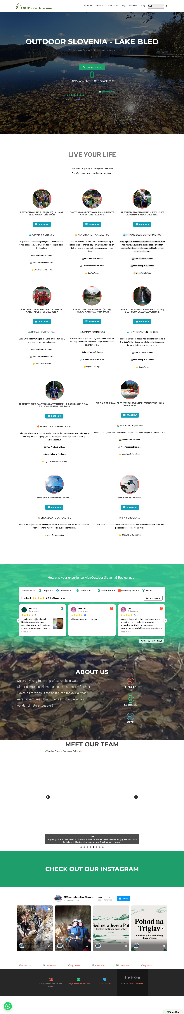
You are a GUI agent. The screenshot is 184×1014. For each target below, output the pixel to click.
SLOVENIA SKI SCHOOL (130, 497)
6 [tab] (96, 847)
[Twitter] (128, 977)
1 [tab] (81, 847)
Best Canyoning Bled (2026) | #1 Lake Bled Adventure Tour (41, 213)
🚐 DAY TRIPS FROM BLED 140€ (92, 332)
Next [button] (136, 797)
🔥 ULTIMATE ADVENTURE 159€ (54, 426)
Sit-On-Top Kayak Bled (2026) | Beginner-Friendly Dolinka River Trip (130, 404)
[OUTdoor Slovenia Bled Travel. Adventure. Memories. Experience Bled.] (34, 6)
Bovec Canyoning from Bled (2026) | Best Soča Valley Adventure (142, 310)
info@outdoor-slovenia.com (78, 983)
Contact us (113, 5)
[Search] (166, 6)
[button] (46, 591)
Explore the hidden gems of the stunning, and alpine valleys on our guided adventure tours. (92, 341)
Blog (123, 5)
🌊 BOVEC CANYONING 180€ (142, 332)
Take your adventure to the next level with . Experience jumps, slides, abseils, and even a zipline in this (54, 436)
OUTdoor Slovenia (76, 91)
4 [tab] (90, 847)
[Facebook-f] (125, 977)
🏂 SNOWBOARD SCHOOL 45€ (54, 518)
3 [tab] (87, 847)
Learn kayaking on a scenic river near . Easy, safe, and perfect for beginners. (129, 432)
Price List (100, 5)
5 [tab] (93, 847)
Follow (125, 898)
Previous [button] (48, 797)
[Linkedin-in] (132, 977)
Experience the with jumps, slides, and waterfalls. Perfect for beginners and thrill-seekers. (42, 245)
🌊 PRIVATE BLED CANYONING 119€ (142, 235)
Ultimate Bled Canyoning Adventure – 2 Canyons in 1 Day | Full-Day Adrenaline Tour (54, 405)
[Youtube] (139, 977)
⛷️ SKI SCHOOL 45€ (129, 518)
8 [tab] (103, 847)
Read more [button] (27, 632)
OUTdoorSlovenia (135, 983)
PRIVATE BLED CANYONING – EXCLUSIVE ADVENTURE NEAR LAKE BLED (142, 213)
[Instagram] (135, 977)
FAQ (143, 5)
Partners (133, 5)
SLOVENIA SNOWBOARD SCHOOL (54, 497)
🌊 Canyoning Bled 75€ (41, 235)
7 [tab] (99, 847)
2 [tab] (84, 847)
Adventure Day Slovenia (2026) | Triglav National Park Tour (92, 310)
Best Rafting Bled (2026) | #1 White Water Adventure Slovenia (41, 310)
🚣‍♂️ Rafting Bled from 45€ (41, 332)
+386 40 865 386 (104, 983)
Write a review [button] (153, 598)
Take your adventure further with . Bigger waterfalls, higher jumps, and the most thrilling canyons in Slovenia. (142, 342)
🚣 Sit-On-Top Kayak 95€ (130, 425)
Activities (88, 5)
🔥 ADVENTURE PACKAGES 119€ (92, 235)
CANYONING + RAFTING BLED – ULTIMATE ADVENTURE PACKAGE (92, 213)
